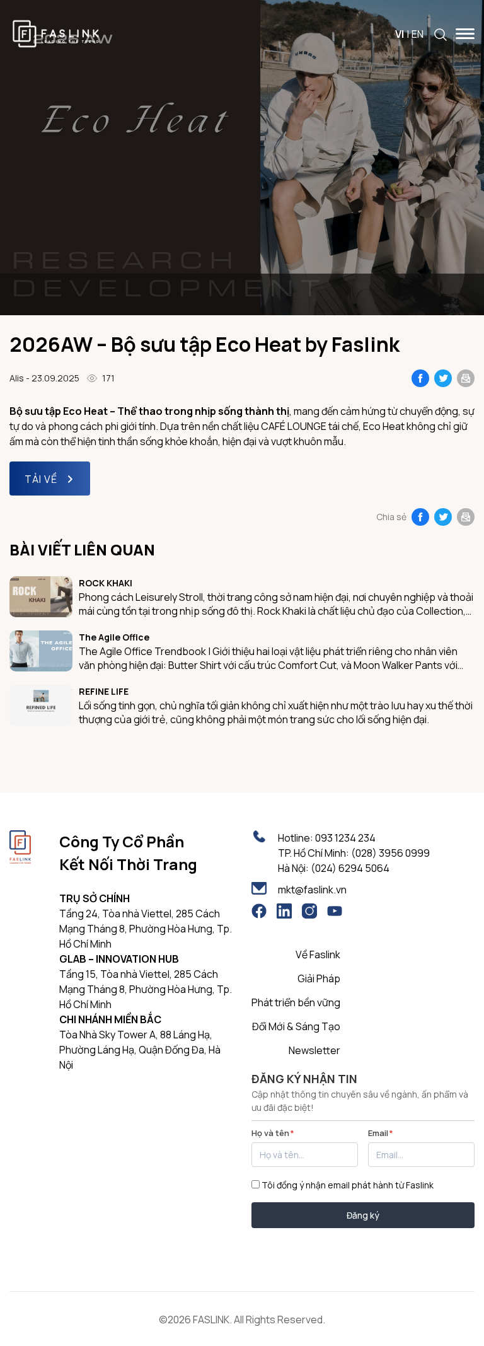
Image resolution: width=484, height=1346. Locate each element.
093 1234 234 (345, 838)
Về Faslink (318, 954)
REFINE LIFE (104, 691)
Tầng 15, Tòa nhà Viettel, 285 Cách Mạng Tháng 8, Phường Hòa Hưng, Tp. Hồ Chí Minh (145, 989)
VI (399, 34)
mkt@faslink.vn (312, 889)
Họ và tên (272, 1133)
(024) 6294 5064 (350, 868)
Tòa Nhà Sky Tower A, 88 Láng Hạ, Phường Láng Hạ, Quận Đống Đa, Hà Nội (140, 1050)
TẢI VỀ (41, 479)
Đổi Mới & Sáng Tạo (296, 1026)
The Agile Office (114, 637)
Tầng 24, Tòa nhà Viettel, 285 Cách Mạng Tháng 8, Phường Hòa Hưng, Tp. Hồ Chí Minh (145, 929)
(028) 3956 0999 (390, 853)
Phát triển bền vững (295, 1002)
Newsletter (314, 1050)
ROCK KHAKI (105, 583)
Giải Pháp (318, 978)
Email (380, 1133)
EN (418, 34)
